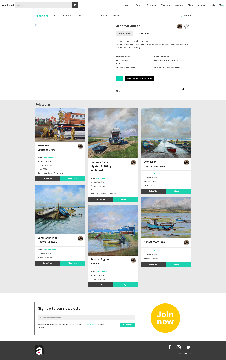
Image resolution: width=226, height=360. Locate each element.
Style (90, 15)
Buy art (128, 5)
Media (116, 15)
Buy (119, 78)
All (55, 15)
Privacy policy (184, 353)
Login (212, 5)
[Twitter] (183, 89)
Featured (67, 15)
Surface (103, 15)
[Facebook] (183, 93)
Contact (201, 5)
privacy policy (91, 324)
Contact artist (143, 33)
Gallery (139, 5)
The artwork (124, 33)
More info (178, 5)
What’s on (165, 5)
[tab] (124, 33)
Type (80, 15)
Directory (151, 5)
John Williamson (49, 157)
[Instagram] (179, 347)
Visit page (72, 178)
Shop (190, 5)
